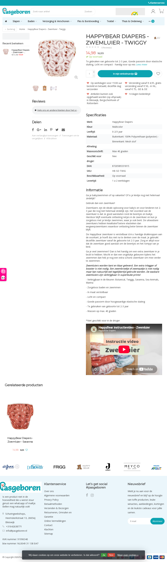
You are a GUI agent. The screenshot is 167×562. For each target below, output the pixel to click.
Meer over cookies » (127, 555)
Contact (48, 525)
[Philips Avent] (156, 467)
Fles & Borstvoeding (88, 21)
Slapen (16, 21)
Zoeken (88, 11)
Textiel (110, 21)
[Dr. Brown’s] (35, 467)
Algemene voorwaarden (56, 495)
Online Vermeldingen (55, 520)
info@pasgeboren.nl (16, 530)
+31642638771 (14, 526)
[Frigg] (59, 467)
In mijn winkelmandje (123, 73)
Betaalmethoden (53, 503)
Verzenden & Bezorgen (56, 508)
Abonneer (157, 521)
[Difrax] (11, 467)
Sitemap (48, 533)
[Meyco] (132, 467)
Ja (104, 555)
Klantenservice (157, 2)
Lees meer (141, 64)
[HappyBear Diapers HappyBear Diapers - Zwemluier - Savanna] (20, 415)
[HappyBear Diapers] (156, 38)
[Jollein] (107, 467)
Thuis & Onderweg (132, 21)
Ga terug (11, 29)
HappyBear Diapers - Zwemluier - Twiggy (20, 51)
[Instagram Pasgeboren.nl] (93, 495)
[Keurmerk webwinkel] (108, 11)
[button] (153, 11)
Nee (111, 555)
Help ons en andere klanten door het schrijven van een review (59, 110)
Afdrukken (51, 138)
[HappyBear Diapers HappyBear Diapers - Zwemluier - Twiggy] (5, 51)
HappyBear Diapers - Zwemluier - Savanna (20, 439)
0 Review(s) (106, 47)
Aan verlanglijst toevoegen (45, 135)
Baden (31, 21)
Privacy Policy (51, 499)
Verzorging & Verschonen (56, 21)
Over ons (49, 491)
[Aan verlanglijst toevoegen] (158, 73)
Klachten (48, 529)
